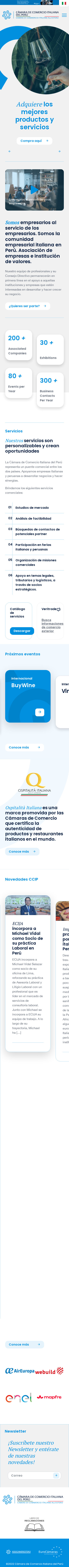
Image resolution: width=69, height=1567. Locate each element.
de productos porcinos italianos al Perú (27, 933)
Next (58, 702)
